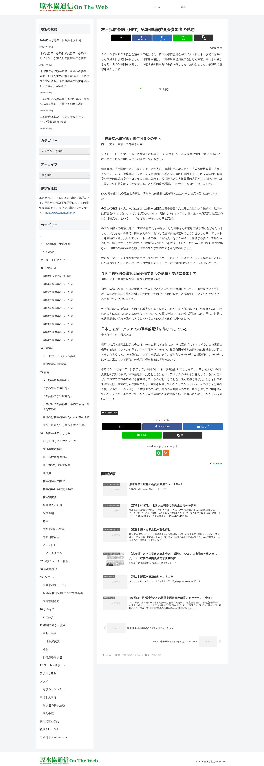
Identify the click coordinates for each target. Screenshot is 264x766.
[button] (203, 38)
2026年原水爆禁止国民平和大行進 (61, 40)
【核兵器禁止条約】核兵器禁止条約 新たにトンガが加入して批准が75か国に (63, 56)
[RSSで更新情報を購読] (166, 453)
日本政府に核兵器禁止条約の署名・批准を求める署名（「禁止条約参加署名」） (64, 101)
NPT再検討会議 (111, 412)
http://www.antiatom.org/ (60, 212)
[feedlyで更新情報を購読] (159, 453)
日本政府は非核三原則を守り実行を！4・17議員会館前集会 (63, 119)
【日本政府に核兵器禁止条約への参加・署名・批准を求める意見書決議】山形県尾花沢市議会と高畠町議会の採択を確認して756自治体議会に (64, 79)
